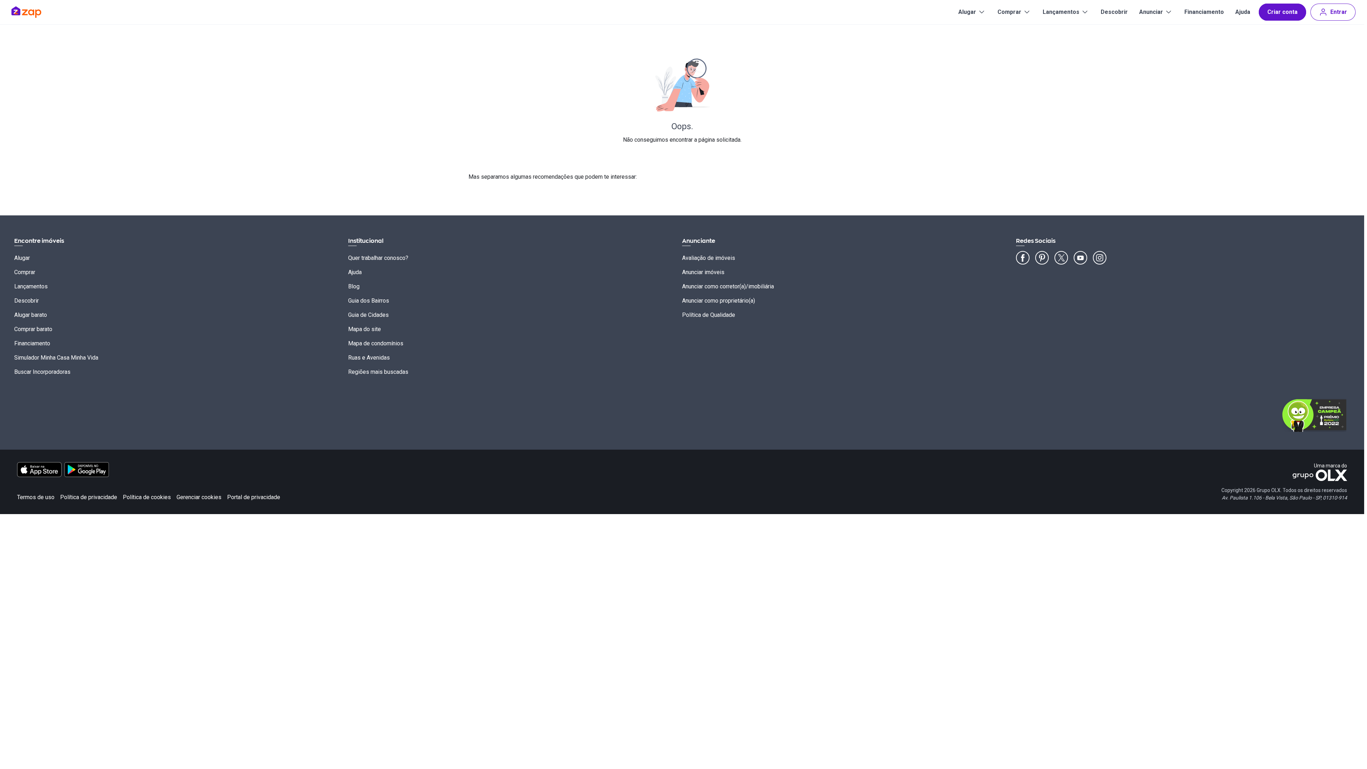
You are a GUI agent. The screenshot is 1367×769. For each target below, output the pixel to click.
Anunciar (1151, 12)
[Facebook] (1023, 258)
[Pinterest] (1042, 258)
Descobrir (1114, 12)
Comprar (1009, 12)
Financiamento (1204, 12)
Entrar (1338, 12)
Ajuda (1242, 12)
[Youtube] (1080, 258)
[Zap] (36, 12)
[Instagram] (1099, 258)
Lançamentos (1061, 12)
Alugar (967, 12)
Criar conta (1282, 12)
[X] (1061, 258)
